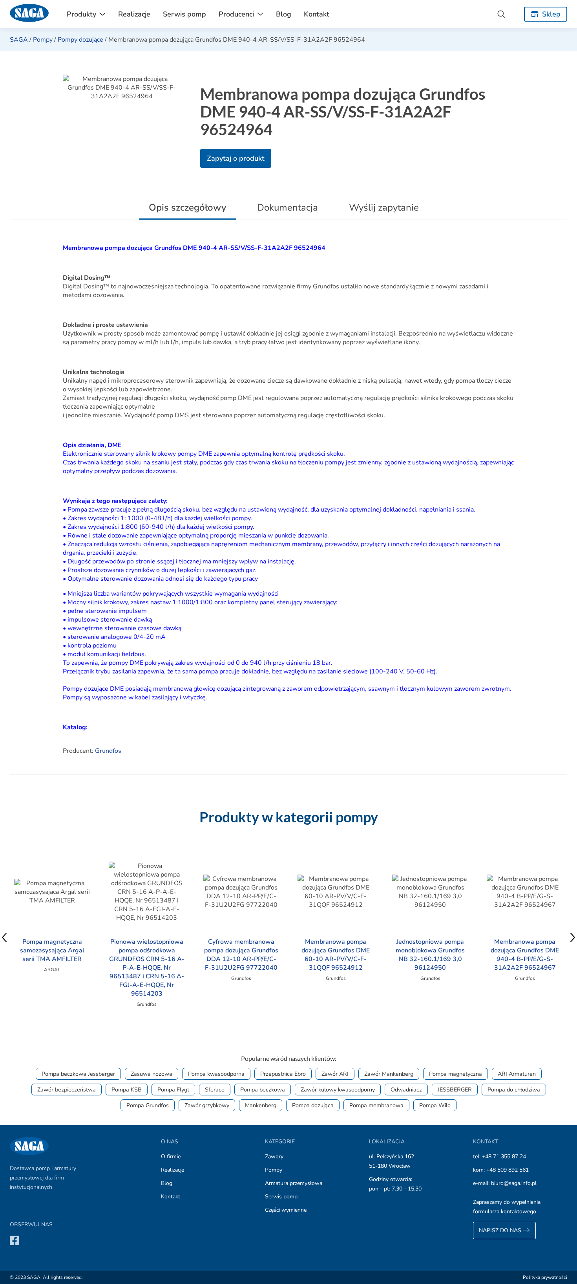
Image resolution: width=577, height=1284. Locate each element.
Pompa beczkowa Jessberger (78, 1074)
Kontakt (316, 14)
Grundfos (108, 751)
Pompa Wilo (435, 1105)
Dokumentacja (287, 207)
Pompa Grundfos (147, 1105)
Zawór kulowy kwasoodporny (338, 1089)
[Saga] (29, 14)
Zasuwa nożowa (151, 1074)
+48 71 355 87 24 (504, 1156)
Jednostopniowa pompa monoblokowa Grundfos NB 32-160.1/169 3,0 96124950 (430, 954)
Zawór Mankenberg (388, 1074)
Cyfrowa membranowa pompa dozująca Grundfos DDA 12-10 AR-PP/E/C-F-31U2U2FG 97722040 (241, 954)
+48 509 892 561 (507, 1170)
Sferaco (215, 1089)
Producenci (236, 14)
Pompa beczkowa (262, 1089)
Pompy (43, 39)
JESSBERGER (455, 1089)
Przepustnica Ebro (283, 1074)
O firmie (171, 1156)
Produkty (81, 14)
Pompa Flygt (173, 1089)
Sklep (551, 14)
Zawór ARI (335, 1074)
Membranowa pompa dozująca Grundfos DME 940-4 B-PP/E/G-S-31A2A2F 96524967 (525, 954)
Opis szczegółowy (187, 207)
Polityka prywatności (545, 1277)
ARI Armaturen (517, 1074)
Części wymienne (286, 1210)
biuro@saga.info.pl (514, 1183)
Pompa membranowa (376, 1105)
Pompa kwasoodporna (216, 1074)
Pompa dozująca (313, 1105)
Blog (283, 14)
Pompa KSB (126, 1089)
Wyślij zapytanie (384, 207)
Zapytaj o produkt (236, 158)
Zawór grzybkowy (206, 1105)
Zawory (274, 1156)
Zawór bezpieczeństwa (66, 1089)
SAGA (19, 39)
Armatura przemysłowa (293, 1183)
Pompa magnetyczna (455, 1074)
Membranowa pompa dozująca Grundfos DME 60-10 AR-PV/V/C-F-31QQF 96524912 (335, 954)
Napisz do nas (501, 1230)
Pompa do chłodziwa (514, 1089)
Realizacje (134, 14)
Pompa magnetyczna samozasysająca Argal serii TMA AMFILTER (52, 950)
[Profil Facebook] (14, 1240)
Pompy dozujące (80, 39)
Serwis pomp (184, 14)
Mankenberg (260, 1105)
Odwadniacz (406, 1089)
